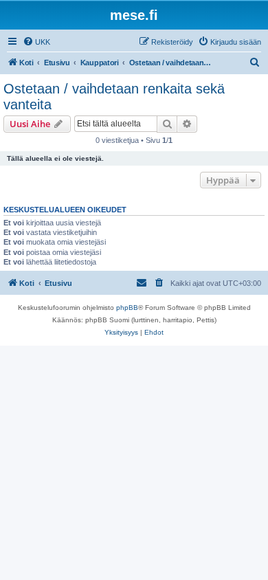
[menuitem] (36, 42)
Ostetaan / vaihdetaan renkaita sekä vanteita (114, 96)
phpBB (127, 307)
